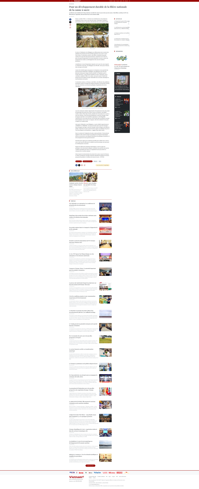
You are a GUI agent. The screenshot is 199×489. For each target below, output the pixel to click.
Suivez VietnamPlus (100, 165)
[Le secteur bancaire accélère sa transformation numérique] (105, 352)
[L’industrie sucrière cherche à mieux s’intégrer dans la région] (76, 177)
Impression (70, 25)
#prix (100, 161)
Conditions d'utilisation (101, 476)
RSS (106, 476)
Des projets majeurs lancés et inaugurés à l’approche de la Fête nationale (83, 228)
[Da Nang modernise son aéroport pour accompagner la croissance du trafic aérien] (105, 378)
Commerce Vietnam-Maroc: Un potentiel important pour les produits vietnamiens (82, 269)
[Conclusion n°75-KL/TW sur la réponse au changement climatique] (122, 58)
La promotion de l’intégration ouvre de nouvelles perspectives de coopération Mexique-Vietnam (81, 389)
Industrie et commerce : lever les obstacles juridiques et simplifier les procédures (83, 455)
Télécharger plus (90, 465)
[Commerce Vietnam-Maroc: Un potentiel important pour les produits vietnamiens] (105, 272)
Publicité (90, 477)
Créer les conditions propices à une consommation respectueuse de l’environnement (82, 297)
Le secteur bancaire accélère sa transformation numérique (81, 350)
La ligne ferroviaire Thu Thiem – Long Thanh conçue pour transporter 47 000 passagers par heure (82, 415)
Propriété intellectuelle (92, 476)
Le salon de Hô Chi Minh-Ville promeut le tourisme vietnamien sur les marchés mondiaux (82, 402)
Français (117, 0)
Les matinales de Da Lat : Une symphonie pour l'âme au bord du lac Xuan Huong (122, 87)
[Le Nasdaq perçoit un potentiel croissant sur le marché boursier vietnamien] (105, 327)
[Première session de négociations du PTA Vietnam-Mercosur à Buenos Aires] (105, 244)
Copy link (70, 27)
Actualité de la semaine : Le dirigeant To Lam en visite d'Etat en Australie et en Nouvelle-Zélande (119, 125)
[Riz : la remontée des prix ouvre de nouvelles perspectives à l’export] (105, 339)
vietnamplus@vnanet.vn (95, 484)
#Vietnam (95, 161)
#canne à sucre (78, 161)
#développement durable (87, 161)
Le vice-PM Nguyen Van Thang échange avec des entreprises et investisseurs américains (81, 254)
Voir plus (73, 201)
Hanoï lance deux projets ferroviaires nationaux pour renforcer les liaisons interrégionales (82, 216)
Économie (71, 3)
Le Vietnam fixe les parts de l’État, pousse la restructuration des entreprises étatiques (122, 22)
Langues (113, 476)
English (114, 0)
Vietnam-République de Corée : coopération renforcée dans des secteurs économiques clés (83, 430)
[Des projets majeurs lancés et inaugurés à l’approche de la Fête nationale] (105, 231)
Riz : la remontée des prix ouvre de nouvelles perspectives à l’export (80, 336)
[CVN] (105, 473)
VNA (117, 476)
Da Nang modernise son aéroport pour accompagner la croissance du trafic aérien (83, 375)
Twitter (70, 22)
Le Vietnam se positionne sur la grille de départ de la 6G (83, 363)
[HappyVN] (126, 473)
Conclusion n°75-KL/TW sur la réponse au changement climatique (121, 66)
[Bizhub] (90, 473)
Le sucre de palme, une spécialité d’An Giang (90, 183)
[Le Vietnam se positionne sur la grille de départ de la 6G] (105, 367)
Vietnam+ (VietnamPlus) (77, 1)
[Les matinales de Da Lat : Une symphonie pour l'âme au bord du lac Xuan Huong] (122, 80)
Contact (94, 477)
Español (121, 0)
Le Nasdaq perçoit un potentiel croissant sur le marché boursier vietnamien (83, 324)
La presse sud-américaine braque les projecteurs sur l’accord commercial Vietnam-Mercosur (82, 283)
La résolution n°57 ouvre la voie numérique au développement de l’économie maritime (80, 442)
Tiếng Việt (110, 0)
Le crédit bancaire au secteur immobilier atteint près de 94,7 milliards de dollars (122, 28)
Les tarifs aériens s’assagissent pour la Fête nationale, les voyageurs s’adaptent (121, 39)
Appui (110, 476)
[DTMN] (112, 473)
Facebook (70, 19)
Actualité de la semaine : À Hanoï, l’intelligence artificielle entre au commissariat (118, 114)
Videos (118, 73)
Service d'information (122, 476)
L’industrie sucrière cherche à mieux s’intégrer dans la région (76, 184)
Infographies (119, 51)
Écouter (118, 107)
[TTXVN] (72, 473)
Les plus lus (119, 19)
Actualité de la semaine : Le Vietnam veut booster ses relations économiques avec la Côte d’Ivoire (119, 102)
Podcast (119, 96)
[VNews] (77, 473)
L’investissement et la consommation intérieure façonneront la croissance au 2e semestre (121, 45)
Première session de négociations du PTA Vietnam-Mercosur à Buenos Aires (82, 241)
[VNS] (97, 473)
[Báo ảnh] (119, 473)
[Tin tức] (81, 473)
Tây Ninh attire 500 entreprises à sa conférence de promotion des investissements (82, 204)
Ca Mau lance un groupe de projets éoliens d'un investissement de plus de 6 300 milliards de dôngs (82, 311)
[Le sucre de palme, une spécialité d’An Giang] (90, 177)
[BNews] (86, 473)
